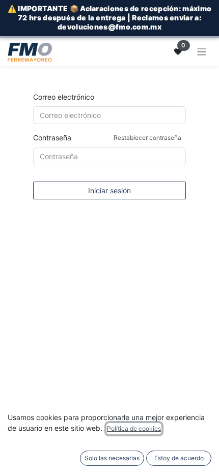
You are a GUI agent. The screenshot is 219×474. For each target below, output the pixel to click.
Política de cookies (134, 428)
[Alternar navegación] (202, 52)
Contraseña (107, 137)
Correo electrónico (63, 97)
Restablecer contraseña (147, 137)
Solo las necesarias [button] (112, 458)
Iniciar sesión (109, 190)
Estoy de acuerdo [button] (179, 458)
